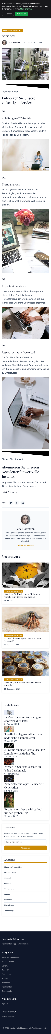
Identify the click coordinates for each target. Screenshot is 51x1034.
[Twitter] (11, 502)
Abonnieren (25, 848)
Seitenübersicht (8, 1016)
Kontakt (5, 1004)
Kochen (5, 978)
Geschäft (5, 970)
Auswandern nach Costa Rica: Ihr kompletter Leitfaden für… (24, 751)
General (5, 966)
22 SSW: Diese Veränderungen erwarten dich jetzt (22, 719)
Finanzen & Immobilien (12, 30)
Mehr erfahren (26, 9)
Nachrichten (7, 987)
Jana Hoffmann (14, 42)
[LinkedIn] (22, 502)
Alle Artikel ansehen (26, 545)
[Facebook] (16, 502)
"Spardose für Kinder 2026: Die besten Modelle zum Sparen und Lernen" (22, 595)
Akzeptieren (21, 14)
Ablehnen (8, 14)
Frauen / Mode (8, 961)
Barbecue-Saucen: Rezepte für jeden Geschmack (22, 768)
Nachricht (6, 982)
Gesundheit (6, 974)
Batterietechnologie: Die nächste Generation (24, 785)
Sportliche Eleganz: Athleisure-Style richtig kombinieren (23, 736)
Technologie (7, 991)
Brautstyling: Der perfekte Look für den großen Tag (23, 811)
